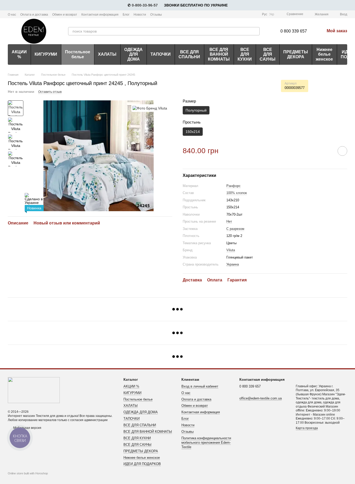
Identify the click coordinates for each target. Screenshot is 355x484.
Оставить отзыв (50, 92)
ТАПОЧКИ (160, 54)
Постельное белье (77, 54)
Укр (271, 14)
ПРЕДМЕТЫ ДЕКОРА (295, 54)
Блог (126, 14)
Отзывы (156, 14)
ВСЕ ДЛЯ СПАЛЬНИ (189, 54)
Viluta (230, 250)
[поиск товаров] (255, 31)
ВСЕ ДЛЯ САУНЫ (267, 54)
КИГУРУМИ (46, 54)
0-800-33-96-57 (145, 5)
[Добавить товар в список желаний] (342, 151)
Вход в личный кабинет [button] (199, 386)
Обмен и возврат (64, 14)
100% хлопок (236, 193)
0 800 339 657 (293, 31)
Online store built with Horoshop (28, 473)
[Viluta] (149, 108)
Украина (232, 264)
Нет (229, 221)
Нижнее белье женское (324, 54)
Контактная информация (100, 14)
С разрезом (235, 229)
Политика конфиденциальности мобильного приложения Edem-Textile (206, 442)
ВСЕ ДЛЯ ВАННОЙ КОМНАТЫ (219, 54)
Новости (140, 14)
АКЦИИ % (19, 54)
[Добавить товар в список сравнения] (327, 151)
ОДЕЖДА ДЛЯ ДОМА (133, 54)
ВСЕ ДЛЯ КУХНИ (245, 54)
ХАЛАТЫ (107, 54)
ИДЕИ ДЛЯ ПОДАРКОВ (142, 464)
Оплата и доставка (34, 14)
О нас (12, 14)
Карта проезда (307, 428)
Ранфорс (233, 186)
